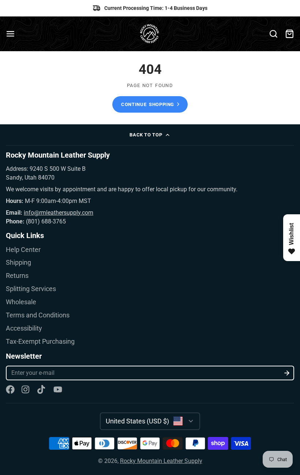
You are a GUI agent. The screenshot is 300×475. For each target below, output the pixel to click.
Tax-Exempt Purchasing (40, 341)
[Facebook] (10, 389)
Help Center (23, 249)
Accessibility (24, 328)
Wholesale (21, 302)
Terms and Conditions (38, 315)
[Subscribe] (287, 373)
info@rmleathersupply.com (58, 212)
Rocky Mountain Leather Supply (161, 460)
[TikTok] (41, 389)
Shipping (18, 262)
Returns (17, 275)
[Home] (150, 34)
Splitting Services (31, 289)
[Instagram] (26, 389)
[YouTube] (57, 389)
